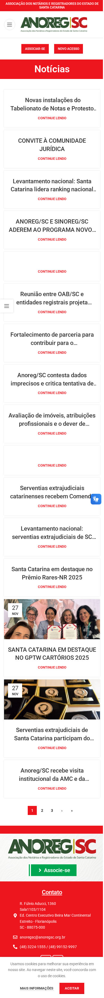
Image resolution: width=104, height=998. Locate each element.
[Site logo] (54, 24)
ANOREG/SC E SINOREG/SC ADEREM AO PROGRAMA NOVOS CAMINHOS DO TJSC (52, 226)
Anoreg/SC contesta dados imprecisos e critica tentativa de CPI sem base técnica (52, 380)
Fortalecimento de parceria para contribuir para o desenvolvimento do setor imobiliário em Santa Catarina (52, 339)
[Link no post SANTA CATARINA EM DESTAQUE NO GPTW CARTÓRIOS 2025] (52, 619)
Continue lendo (52, 118)
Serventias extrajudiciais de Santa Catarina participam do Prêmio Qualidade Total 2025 (52, 735)
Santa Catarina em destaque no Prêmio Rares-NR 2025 (52, 573)
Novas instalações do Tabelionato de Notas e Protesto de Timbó (52, 105)
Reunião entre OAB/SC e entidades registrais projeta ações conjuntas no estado (52, 299)
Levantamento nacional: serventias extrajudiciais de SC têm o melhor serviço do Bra (52, 533)
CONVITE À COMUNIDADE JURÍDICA (52, 144)
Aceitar (72, 988)
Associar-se (35, 49)
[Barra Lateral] (6, 306)
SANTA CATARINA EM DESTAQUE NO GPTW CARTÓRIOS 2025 (52, 653)
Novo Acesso (68, 49)
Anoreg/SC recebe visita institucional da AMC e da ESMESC (52, 775)
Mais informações (37, 988)
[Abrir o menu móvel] (9, 24)
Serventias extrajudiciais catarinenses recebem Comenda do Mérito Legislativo (52, 493)
